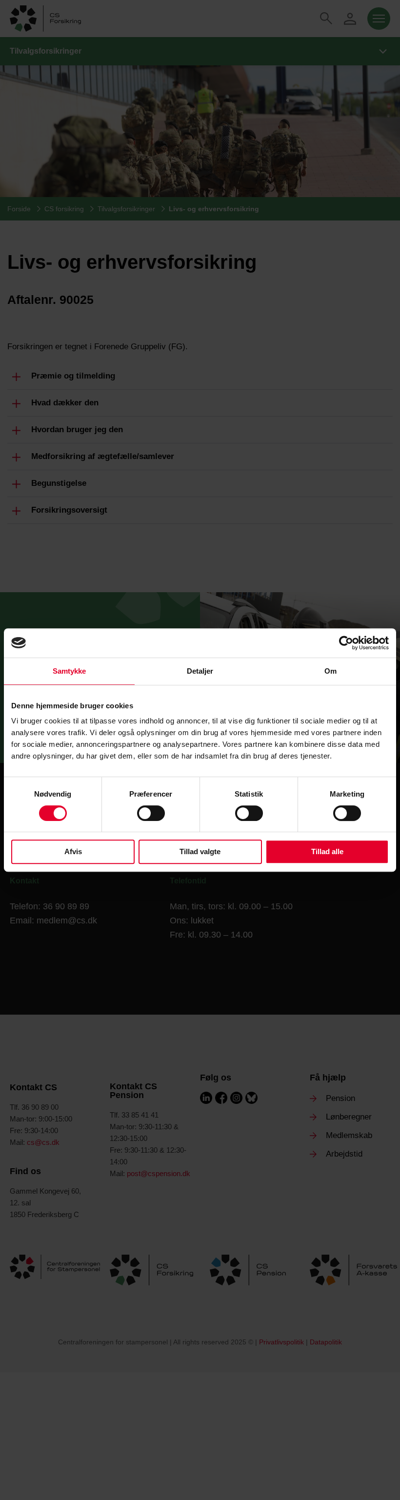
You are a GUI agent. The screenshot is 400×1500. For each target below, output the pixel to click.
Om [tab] (330, 671)
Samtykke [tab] (69, 671)
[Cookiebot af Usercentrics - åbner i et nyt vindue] (346, 643)
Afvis (73, 851)
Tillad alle (327, 851)
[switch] (151, 813)
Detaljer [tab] (200, 671)
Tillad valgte (200, 851)
